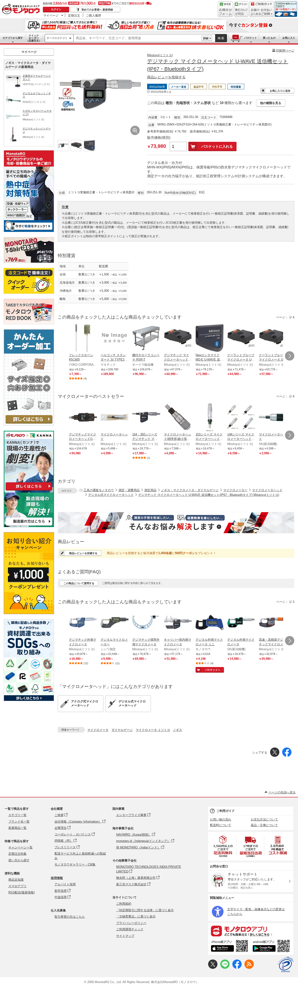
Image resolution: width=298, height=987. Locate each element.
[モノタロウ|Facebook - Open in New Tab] (237, 968)
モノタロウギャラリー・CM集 (74, 864)
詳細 (205, 38)
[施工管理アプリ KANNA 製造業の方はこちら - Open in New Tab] (29, 526)
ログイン (56, 9)
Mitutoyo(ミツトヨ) (160, 55)
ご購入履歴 (93, 15)
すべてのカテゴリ (57, 38)
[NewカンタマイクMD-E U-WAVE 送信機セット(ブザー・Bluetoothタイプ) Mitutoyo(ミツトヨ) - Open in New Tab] (210, 338)
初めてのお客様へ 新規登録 (97, 9)
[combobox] (137, 38)
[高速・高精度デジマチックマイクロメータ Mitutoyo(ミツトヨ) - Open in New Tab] (273, 622)
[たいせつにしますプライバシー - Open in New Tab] (285, 965)
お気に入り (288, 37)
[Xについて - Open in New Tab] (212, 968)
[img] (22, 9)
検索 (221, 38)
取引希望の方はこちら (69, 916)
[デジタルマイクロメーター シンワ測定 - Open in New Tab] (115, 622)
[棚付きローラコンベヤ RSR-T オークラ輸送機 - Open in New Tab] (146, 338)
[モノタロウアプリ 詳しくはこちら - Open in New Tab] (250, 930)
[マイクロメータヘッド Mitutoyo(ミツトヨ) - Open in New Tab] (115, 417)
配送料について (220, 825)
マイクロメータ (97, 730)
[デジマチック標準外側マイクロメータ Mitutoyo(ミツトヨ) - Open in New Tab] (146, 622)
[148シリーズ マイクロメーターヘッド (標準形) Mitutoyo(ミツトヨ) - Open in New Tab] (241, 417)
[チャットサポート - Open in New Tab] (241, 9)
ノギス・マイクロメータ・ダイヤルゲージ (190, 490)
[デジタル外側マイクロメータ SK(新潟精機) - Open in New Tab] (241, 622)
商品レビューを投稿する (166, 77)
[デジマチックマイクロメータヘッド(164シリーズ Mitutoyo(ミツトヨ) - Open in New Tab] (83, 417)
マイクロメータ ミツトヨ (153, 730)
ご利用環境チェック (129, 929)
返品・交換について (264, 825)
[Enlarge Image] (135, 130)
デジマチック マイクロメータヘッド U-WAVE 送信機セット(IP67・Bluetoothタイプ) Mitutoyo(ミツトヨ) (208, 495)
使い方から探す (19, 860)
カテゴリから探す (13, 37)
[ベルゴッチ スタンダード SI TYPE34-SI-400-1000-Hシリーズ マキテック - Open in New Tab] (115, 338)
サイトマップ (125, 936)
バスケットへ (212, 669)
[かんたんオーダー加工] (29, 424)
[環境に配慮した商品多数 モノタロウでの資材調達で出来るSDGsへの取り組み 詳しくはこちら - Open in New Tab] (29, 700)
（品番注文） (33, 38)
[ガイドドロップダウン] (261, 12)
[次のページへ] (289, 356)
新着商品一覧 (17, 828)
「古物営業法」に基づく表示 (136, 916)
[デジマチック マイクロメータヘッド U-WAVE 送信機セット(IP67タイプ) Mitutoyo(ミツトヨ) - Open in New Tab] (178, 338)
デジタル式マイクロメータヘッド (111, 495)
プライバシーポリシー (131, 923)
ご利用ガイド (226, 811)
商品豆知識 (16, 879)
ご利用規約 (123, 903)
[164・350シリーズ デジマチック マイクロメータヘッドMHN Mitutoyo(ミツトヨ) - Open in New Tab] (146, 417)
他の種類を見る (270, 103)
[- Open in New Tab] (223, 846)
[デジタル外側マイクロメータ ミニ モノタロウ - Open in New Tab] (210, 622)
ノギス (177, 730)
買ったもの (269, 37)
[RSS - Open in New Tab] (249, 968)
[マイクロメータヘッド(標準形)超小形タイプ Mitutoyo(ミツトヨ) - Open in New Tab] (178, 417)
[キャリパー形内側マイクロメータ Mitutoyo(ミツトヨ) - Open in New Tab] (178, 622)
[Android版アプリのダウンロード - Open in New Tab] (272, 946)
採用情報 (57, 878)
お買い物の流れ (220, 819)
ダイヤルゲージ (122, 730)
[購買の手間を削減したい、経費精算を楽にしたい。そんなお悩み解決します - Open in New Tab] (176, 522)
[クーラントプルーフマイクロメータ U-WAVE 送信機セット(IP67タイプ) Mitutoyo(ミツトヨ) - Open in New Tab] (273, 338)
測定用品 (150, 490)
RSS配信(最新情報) (21, 892)
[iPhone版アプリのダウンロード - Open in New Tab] (229, 946)
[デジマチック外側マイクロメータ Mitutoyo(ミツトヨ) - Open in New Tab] (83, 622)
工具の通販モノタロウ (99, 490)
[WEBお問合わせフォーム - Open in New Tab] (225, 9)
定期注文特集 (17, 853)
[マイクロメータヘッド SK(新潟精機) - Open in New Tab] (273, 417)
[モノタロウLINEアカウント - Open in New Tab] (225, 968)
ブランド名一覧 (19, 821)
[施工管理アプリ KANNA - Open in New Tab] (29, 490)
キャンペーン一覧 (20, 847)
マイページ (50, 15)
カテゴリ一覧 (17, 815)
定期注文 (74, 15)
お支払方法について (264, 819)
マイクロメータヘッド (267, 490)
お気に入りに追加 (280, 90)
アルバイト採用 (65, 884)
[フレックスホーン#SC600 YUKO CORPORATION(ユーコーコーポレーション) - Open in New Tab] (83, 338)
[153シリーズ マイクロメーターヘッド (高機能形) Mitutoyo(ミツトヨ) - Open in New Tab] (210, 417)
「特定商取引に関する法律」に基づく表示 (145, 910)
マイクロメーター (235, 490)
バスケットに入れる (217, 146)
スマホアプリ (17, 886)
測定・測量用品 (129, 490)
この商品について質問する (79, 583)
